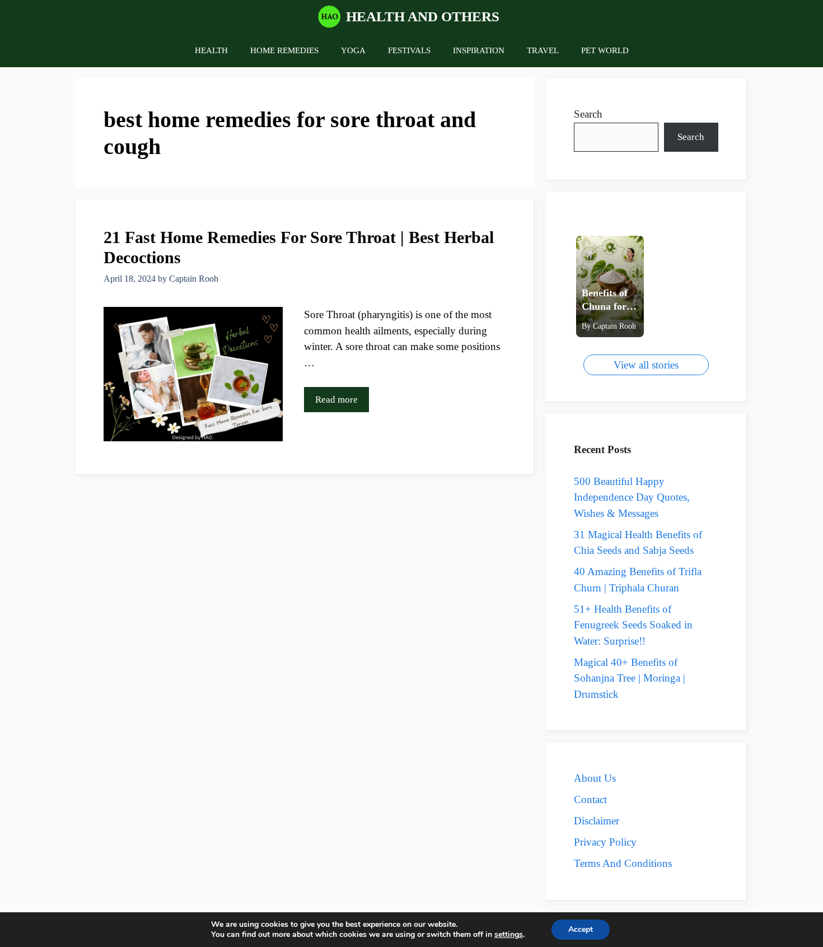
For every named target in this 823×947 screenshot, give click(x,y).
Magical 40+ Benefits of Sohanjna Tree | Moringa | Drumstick (629, 678)
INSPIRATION (478, 50)
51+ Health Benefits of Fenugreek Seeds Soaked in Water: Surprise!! (633, 625)
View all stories (646, 365)
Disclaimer (596, 821)
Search (588, 114)
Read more (336, 399)
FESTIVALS (409, 50)
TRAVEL (543, 50)
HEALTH (211, 50)
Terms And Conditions (623, 863)
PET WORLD (605, 50)
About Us (595, 778)
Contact (590, 799)
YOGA (353, 50)
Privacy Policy (605, 842)
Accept (580, 929)
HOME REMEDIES (284, 50)
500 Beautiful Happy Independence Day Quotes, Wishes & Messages (632, 497)
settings (508, 935)
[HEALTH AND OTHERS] (329, 17)
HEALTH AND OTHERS (422, 16)
